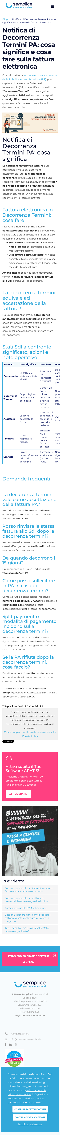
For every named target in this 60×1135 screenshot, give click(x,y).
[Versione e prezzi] (30, 840)
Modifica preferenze (30, 1124)
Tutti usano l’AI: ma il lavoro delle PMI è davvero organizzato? (27, 930)
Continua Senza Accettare (30, 1117)
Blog (5, 19)
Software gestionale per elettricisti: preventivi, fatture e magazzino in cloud (27, 900)
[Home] (30, 5)
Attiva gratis (18, 793)
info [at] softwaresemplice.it (25, 1039)
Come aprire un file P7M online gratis (25, 908)
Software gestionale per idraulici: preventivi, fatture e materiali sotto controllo (29, 890)
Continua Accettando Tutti (30, 1109)
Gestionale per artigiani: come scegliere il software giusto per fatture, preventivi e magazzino (28, 918)
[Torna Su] (30, 984)
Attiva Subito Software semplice (28, 959)
